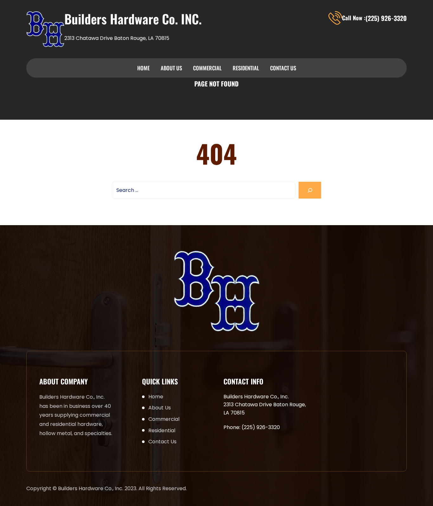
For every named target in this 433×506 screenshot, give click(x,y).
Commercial (207, 68)
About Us (171, 68)
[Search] (310, 190)
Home (143, 68)
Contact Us (283, 68)
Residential (246, 68)
